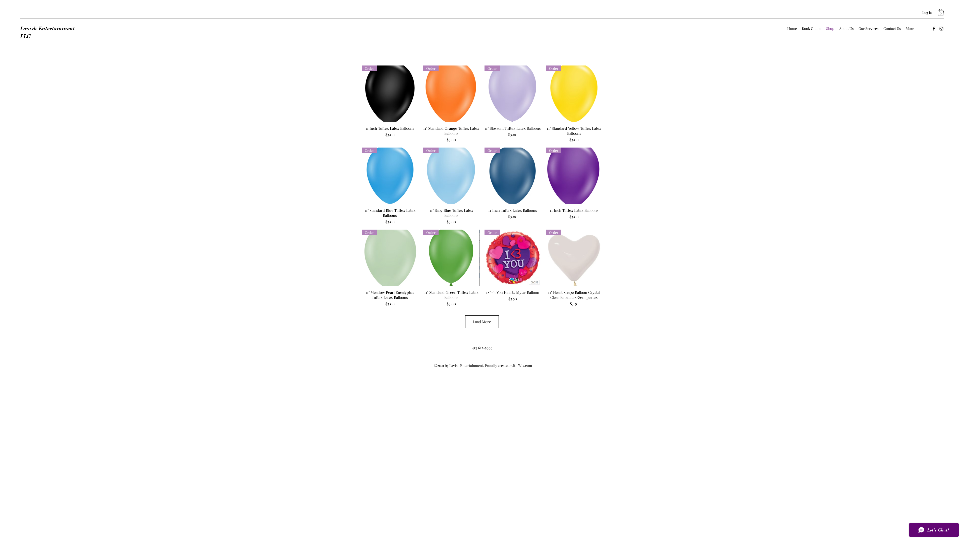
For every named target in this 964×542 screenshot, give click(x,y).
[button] (941, 12)
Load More (482, 321)
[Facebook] (933, 28)
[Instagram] (941, 28)
